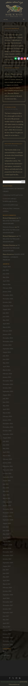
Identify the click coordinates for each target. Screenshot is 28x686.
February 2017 (7, 630)
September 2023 (8, 391)
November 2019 (8, 555)
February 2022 (7, 459)
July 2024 (6, 356)
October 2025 (7, 302)
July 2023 (6, 399)
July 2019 (6, 570)
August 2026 (7, 267)
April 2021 (6, 495)
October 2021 (7, 473)
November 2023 (8, 384)
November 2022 (8, 427)
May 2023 (6, 406)
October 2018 (7, 591)
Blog (17, 30)
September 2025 (8, 306)
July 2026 (6, 270)
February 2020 (7, 545)
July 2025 (6, 313)
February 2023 (7, 416)
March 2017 (6, 627)
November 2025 (8, 299)
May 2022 (6, 448)
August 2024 (7, 352)
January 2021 (7, 506)
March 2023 (6, 413)
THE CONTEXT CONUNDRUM (12, 68)
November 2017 (8, 605)
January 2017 (7, 634)
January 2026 (7, 292)
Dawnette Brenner (9, 227)
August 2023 (7, 395)
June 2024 (6, 359)
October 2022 (7, 431)
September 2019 (8, 563)
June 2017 (6, 616)
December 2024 (8, 338)
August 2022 (7, 438)
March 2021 (6, 498)
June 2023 (6, 402)
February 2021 (7, 502)
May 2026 (6, 277)
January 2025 (7, 334)
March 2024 (6, 370)
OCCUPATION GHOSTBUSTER (12, 28)
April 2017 (6, 623)
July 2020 (6, 527)
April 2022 (6, 452)
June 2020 (6, 530)
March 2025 (6, 327)
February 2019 (7, 588)
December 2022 (8, 424)
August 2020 (7, 523)
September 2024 (8, 349)
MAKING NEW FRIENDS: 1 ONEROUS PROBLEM (14, 257)
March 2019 (6, 584)
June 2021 (6, 488)
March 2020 (6, 541)
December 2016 (8, 637)
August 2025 (7, 309)
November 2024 (8, 341)
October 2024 (7, 345)
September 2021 (8, 477)
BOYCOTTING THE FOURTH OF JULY (13, 143)
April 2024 (6, 366)
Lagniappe (6, 655)
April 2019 (6, 580)
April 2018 (6, 598)
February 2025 (7, 331)
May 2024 (6, 363)
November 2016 (8, 641)
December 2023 (8, 381)
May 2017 (6, 620)
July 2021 (6, 484)
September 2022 (8, 434)
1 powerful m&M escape (10, 205)
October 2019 (7, 559)
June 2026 (6, 274)
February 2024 (7, 374)
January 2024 (7, 377)
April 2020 (6, 538)
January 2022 (7, 463)
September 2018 (8, 595)
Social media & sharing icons (10, 682)
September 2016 (8, 645)
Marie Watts (8, 30)
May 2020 (6, 534)
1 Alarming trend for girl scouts (13, 195)
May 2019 (6, 577)
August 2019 (7, 566)
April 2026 (6, 281)
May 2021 (6, 491)
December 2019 (8, 552)
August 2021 (7, 481)
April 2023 (6, 409)
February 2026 (7, 288)
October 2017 (7, 609)
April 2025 (6, 324)
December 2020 (8, 509)
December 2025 (8, 295)
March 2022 (6, 456)
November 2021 (8, 470)
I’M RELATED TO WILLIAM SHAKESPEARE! (12, 221)
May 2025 (6, 320)
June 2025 (6, 317)
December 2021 (8, 466)
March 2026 (6, 284)
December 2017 (8, 602)
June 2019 (6, 573)
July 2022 (6, 441)
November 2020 (8, 513)
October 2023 (7, 388)
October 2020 (7, 516)
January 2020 (7, 548)
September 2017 (8, 612)
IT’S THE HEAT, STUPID (10, 107)
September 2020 (8, 520)
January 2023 (7, 420)
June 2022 (6, 445)
